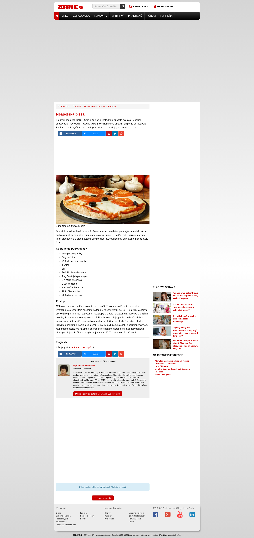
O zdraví (117, 15)
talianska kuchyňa (82, 347)
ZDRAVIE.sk (64, 106)
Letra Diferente (161, 366)
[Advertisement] (127, 40)
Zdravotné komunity (136, 516)
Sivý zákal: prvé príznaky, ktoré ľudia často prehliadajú (184, 319)
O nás (58, 513)
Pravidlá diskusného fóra (66, 525)
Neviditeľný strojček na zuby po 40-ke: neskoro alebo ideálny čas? (183, 307)
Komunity (100, 15)
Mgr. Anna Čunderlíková (84, 366)
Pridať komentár (104, 498)
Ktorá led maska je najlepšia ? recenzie (172, 361)
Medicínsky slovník (136, 513)
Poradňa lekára (135, 519)
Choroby (108, 513)
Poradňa (166, 15)
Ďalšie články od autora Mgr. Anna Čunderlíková (97, 394)
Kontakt (83, 519)
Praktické (135, 15)
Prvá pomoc (109, 519)
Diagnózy (108, 516)
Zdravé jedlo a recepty (94, 106)
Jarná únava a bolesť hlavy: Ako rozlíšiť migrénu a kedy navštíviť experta (185, 295)
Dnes (65, 15)
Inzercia (83, 513)
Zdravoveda (81, 15)
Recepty (112, 106)
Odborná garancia (63, 516)
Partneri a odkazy (87, 516)
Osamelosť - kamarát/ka (165, 363)
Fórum (151, 15)
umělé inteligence (163, 374)
